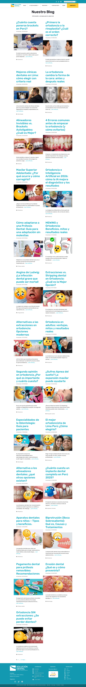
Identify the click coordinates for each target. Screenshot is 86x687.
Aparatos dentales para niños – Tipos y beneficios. (28, 521)
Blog (64, 5)
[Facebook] (61, 2)
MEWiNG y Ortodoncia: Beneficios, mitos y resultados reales (57, 227)
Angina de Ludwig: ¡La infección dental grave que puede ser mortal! (28, 277)
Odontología (20, 114)
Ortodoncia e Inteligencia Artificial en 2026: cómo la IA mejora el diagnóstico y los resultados (58, 177)
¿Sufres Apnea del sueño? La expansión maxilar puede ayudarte (57, 376)
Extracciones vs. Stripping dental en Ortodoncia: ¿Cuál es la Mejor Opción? (56, 279)
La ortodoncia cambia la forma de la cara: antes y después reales (58, 76)
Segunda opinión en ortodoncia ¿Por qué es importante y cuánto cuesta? (28, 376)
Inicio (24, 5)
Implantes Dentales (51, 508)
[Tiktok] (59, 2)
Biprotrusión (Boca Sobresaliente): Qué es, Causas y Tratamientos (58, 522)
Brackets (20, 163)
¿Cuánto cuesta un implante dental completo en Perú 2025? (57, 472)
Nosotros (44, 5)
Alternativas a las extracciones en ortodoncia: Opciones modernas (27, 328)
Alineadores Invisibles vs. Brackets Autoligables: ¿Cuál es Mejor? (26, 126)
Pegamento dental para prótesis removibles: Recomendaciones (28, 569)
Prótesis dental (21, 266)
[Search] (76, 1)
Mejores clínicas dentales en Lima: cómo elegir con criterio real (27, 76)
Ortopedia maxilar (51, 413)
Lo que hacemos (33, 5)
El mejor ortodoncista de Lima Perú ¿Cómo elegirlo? (57, 424)
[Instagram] (56, 2)
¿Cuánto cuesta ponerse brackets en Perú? (27, 25)
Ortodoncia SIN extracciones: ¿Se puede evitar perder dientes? (27, 617)
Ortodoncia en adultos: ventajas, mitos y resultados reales (57, 326)
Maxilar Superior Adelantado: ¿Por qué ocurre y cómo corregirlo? (28, 174)
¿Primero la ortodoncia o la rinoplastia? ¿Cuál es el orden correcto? (57, 29)
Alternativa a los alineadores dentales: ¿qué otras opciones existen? (26, 474)
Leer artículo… (29, 56)
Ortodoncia (20, 59)
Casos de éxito (55, 5)
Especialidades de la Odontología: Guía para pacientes (27, 424)
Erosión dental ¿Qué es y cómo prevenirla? (55, 567)
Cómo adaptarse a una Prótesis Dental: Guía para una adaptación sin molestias (28, 229)
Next (24, 659)
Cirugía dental (21, 312)
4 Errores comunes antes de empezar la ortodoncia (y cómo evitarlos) (58, 125)
